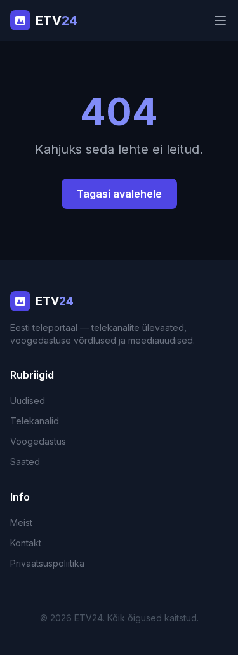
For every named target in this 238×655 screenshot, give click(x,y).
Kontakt (25, 542)
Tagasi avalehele (119, 193)
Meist (21, 522)
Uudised (27, 400)
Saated (25, 461)
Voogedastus (38, 441)
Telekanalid (34, 420)
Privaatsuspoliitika (47, 563)
